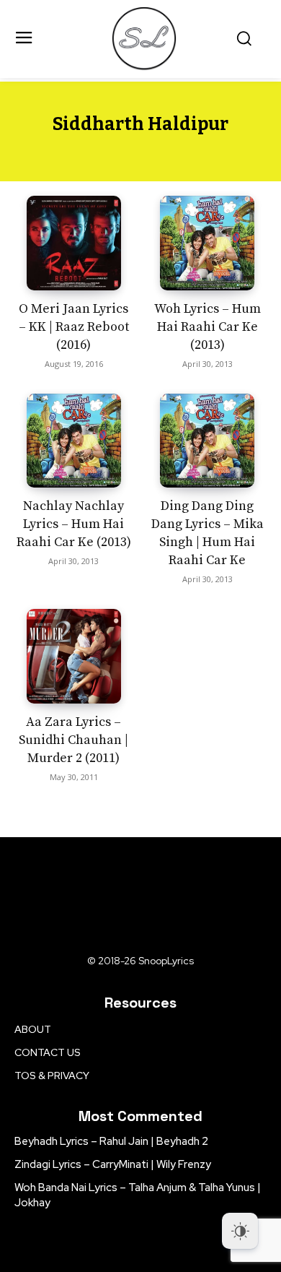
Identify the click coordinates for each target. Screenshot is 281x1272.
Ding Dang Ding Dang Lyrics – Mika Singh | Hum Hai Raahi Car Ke (207, 533)
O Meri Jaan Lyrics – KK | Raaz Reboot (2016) (74, 326)
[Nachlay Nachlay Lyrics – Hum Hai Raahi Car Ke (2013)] (74, 441)
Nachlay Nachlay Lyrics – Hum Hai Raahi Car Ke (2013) (74, 524)
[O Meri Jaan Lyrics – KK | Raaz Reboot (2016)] (74, 243)
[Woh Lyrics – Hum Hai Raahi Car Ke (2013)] (207, 243)
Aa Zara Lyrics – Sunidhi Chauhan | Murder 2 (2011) (73, 740)
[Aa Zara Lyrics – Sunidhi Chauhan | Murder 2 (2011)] (74, 656)
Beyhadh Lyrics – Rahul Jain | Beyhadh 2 (111, 1141)
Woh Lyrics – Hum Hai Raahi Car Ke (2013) (207, 326)
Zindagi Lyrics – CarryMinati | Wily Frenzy (112, 1164)
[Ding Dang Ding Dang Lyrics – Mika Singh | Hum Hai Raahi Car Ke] (207, 441)
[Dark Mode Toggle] (239, 1230)
